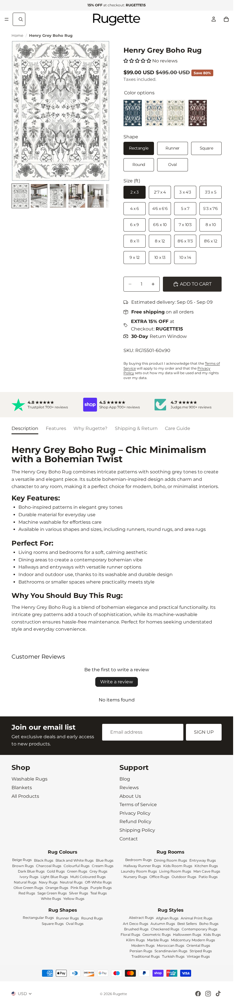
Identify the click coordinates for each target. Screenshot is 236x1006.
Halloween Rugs (187, 935)
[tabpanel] (117, 539)
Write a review (116, 681)
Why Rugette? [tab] (90, 428)
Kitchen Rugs (206, 866)
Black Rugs (43, 860)
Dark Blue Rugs (31, 871)
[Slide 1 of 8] (20, 196)
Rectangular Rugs (38, 918)
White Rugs (51, 898)
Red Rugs (26, 893)
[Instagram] (208, 993)
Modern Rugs (143, 946)
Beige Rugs (22, 860)
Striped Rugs (201, 951)
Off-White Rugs (98, 882)
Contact (128, 838)
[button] (137, 61)
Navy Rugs (48, 882)
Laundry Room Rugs (139, 871)
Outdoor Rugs (184, 877)
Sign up (204, 732)
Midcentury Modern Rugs (193, 940)
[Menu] (6, 19)
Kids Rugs (212, 935)
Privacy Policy (135, 813)
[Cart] (226, 19)
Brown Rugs (23, 866)
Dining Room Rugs (170, 860)
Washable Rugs (29, 779)
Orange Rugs (56, 887)
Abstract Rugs (141, 918)
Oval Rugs (74, 924)
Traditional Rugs (146, 957)
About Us (130, 796)
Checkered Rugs (165, 929)
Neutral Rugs (71, 882)
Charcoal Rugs (48, 866)
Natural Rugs (25, 882)
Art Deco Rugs (135, 924)
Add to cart (196, 284)
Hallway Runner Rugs (142, 866)
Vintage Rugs (198, 957)
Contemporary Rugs (199, 929)
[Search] (19, 19)
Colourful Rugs (77, 866)
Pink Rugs (79, 887)
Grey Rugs (98, 871)
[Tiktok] (218, 993)
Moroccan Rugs (170, 946)
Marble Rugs (158, 940)
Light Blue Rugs (54, 877)
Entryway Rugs (202, 860)
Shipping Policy (137, 830)
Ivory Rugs (29, 877)
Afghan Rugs (167, 918)
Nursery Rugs (135, 877)
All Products (25, 796)
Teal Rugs (98, 893)
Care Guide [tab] (177, 428)
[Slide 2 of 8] (39, 196)
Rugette (120, 994)
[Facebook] (198, 993)
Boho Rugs (208, 924)
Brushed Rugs (136, 929)
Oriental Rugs (198, 946)
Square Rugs (53, 924)
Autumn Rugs (163, 924)
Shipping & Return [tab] (136, 428)
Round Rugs (92, 918)
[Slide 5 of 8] (95, 196)
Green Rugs (77, 871)
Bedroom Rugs (138, 860)
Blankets (22, 787)
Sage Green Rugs (52, 893)
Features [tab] (56, 428)
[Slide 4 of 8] (76, 196)
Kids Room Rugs (177, 866)
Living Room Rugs (175, 871)
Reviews (129, 787)
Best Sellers (187, 924)
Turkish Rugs (173, 957)
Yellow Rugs (73, 898)
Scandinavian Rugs (171, 951)
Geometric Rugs (156, 935)
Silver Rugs (78, 893)
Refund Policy (135, 822)
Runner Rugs (67, 918)
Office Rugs (159, 877)
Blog (124, 779)
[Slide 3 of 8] (58, 196)
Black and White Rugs (75, 860)
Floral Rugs (130, 935)
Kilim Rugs (135, 940)
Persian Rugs (141, 951)
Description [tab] (25, 428)
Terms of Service (138, 804)
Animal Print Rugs (196, 918)
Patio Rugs (208, 877)
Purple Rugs (101, 887)
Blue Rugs (104, 860)
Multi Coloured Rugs (88, 877)
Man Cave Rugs (206, 871)
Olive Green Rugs (28, 887)
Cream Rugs (102, 866)
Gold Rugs (56, 871)
